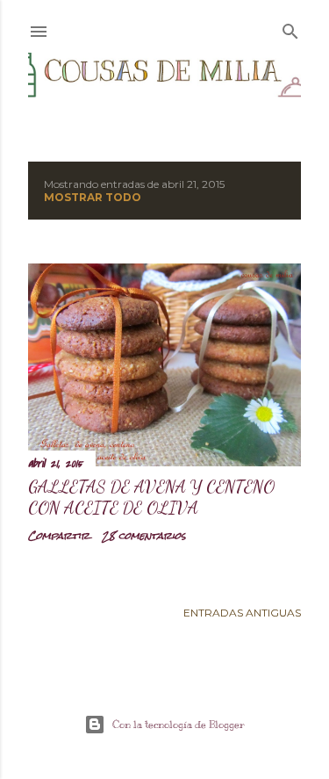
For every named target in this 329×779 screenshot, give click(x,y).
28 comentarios (144, 535)
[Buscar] (290, 28)
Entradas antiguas (242, 612)
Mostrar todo (92, 197)
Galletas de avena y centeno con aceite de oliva (151, 497)
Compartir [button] (58, 535)
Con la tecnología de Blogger (178, 724)
